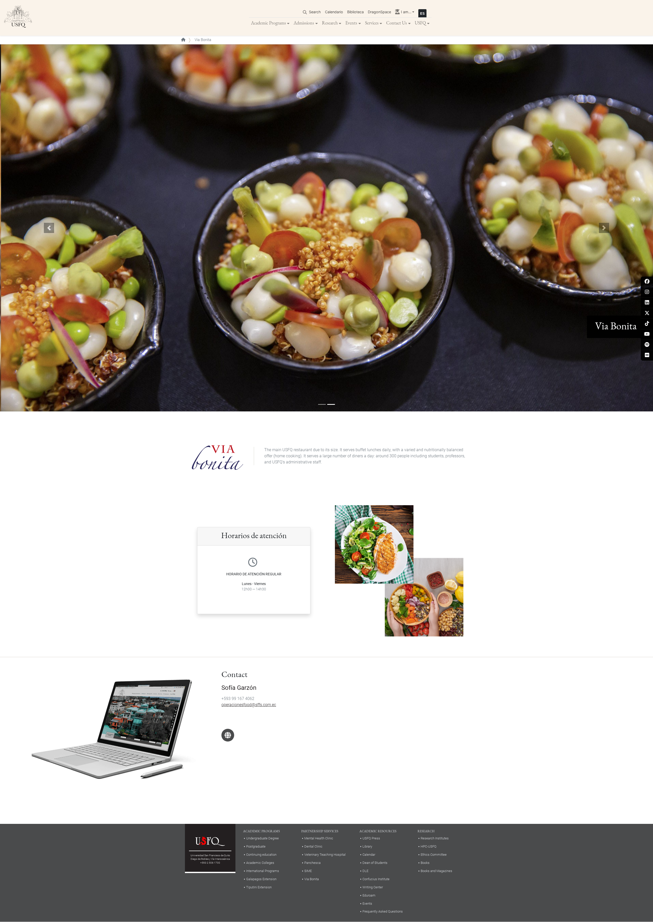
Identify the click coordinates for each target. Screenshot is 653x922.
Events (351, 23)
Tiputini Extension (259, 887)
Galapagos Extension (261, 879)
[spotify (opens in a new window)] (647, 345)
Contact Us (396, 23)
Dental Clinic (313, 846)
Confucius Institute (376, 879)
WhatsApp (227, 735)
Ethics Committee (434, 854)
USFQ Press (371, 838)
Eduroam (368, 895)
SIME (308, 871)
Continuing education (261, 854)
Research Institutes (435, 838)
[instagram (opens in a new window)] (647, 292)
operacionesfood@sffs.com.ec (248, 704)
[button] (49, 227)
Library (367, 846)
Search (315, 12)
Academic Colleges (260, 863)
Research (330, 23)
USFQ (420, 23)
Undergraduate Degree (262, 838)
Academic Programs (268, 23)
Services (372, 23)
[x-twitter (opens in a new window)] (647, 313)
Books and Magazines (436, 871)
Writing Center (372, 887)
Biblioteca (355, 12)
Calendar (368, 854)
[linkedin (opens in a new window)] (647, 302)
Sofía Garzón (238, 687)
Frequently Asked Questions (382, 911)
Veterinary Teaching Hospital (325, 854)
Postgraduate (256, 846)
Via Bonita (311, 879)
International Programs (262, 871)
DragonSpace (379, 12)
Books (425, 863)
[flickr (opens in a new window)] (647, 355)
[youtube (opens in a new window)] (647, 334)
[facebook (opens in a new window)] (647, 281)
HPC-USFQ (428, 846)
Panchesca (312, 863)
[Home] (18, 18)
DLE (365, 871)
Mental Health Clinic (318, 838)
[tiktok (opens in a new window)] (647, 324)
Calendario (334, 12)
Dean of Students (374, 863)
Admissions (304, 23)
